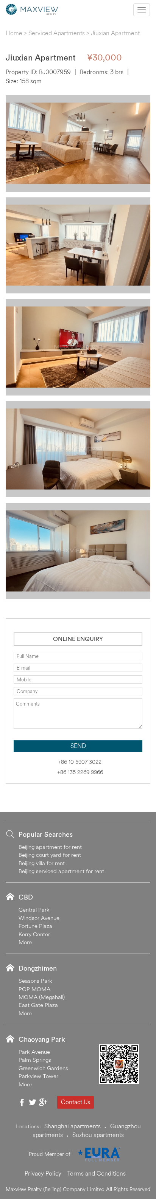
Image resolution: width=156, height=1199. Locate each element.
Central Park (34, 909)
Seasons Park (35, 980)
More (25, 942)
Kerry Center (34, 934)
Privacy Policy (43, 1173)
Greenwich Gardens (43, 1068)
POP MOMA (34, 989)
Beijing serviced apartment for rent (61, 871)
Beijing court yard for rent (50, 854)
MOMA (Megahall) (42, 996)
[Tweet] (32, 1102)
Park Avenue (34, 1051)
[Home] (32, 8)
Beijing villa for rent (42, 863)
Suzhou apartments (98, 1135)
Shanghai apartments (72, 1126)
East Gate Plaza (38, 1004)
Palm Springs (35, 1059)
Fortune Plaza (35, 925)
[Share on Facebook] (22, 1102)
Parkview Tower (38, 1076)
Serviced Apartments (56, 33)
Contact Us (75, 1102)
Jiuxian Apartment (115, 33)
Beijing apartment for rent (50, 846)
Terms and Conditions (96, 1173)
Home (14, 33)
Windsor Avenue (39, 917)
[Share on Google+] (43, 1102)
